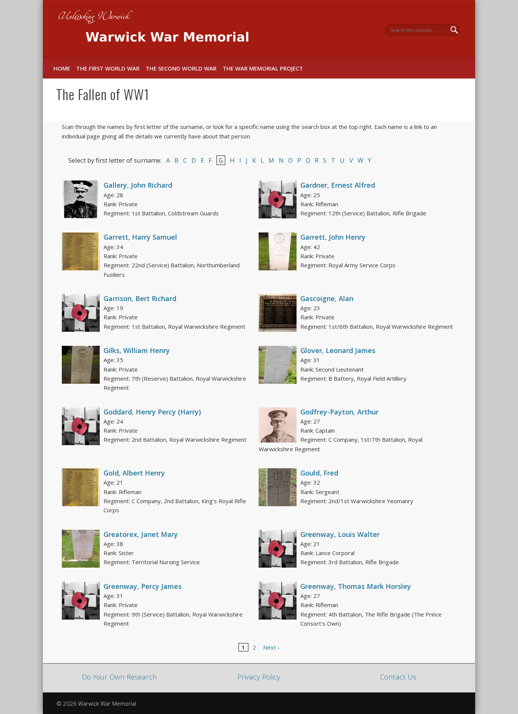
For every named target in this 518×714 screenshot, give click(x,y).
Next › (271, 647)
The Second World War (181, 68)
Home (61, 68)
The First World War (108, 68)
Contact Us (398, 676)
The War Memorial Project (263, 68)
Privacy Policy (258, 676)
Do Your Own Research (119, 676)
